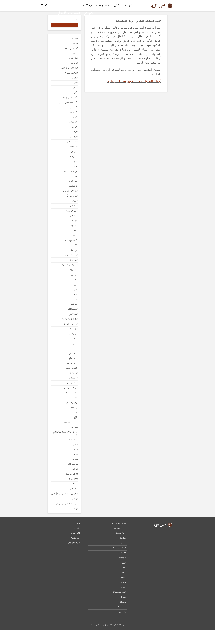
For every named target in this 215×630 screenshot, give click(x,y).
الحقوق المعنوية (73, 215)
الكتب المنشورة (75, 533)
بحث (64, 25)
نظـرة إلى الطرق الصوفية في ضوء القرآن (66, 503)
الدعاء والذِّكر (74, 225)
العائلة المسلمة (74, 304)
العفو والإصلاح (73, 314)
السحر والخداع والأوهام (71, 255)
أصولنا (78, 523)
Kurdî (123, 587)
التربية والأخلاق (73, 156)
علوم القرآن (75, 459)
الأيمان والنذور (74, 112)
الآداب (76, 83)
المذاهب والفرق (73, 378)
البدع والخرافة (74, 147)
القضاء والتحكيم (73, 358)
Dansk (123, 597)
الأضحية (76, 93)
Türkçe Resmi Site (119, 523)
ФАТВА (123, 552)
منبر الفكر (75, 498)
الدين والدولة (74, 235)
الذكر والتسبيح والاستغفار (70, 240)
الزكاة (76, 245)
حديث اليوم (74, 427)
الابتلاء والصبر (73, 137)
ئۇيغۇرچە (123, 582)
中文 (124, 572)
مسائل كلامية (74, 489)
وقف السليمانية (75, 538)
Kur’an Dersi (121, 533)
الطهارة (76, 299)
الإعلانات (75, 127)
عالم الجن (75, 454)
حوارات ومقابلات (72, 439)
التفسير (76, 166)
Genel (75, 43)
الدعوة (76, 230)
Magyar (123, 602)
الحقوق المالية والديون (72, 211)
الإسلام (75, 117)
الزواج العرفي (74, 250)
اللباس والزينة (74, 373)
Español (123, 577)
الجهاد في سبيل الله (72, 196)
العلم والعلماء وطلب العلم (71, 324)
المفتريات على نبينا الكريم (71, 388)
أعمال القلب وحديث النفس (69, 68)
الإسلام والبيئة (73, 122)
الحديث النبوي (73, 206)
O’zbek (123, 567)
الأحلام (75, 88)
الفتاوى (116, 6)
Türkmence (121, 607)
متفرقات (75, 484)
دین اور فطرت (121, 612)
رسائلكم (75, 444)
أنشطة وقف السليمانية (71, 73)
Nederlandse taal (119, 592)
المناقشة (76, 397)
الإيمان (76, 132)
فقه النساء (75, 469)
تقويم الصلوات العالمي (74, 543)
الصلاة (76, 279)
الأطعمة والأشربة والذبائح (70, 97)
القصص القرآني (73, 353)
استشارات (75, 78)
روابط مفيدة (76, 528)
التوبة (76, 176)
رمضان (76, 449)
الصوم (76, 289)
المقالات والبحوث (103, 6)
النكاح (76, 417)
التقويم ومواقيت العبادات (70, 171)
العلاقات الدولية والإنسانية (70, 319)
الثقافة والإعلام (73, 186)
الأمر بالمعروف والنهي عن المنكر (69, 102)
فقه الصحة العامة (73, 464)
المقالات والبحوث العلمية (70, 393)
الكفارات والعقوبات (72, 368)
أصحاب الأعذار (73, 58)
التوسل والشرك (73, 181)
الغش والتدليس (73, 333)
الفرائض (75, 343)
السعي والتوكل (74, 260)
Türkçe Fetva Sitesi (119, 528)
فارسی (124, 562)
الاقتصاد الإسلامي (72, 142)
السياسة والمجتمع (73, 270)
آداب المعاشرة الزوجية (71, 48)
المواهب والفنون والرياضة (70, 402)
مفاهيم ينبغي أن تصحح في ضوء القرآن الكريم (64, 493)
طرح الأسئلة (87, 6)
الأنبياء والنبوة (74, 107)
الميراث (76, 412)
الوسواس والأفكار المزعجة (71, 422)
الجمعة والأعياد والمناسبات (70, 191)
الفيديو (76, 348)
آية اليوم (75, 53)
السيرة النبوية (74, 275)
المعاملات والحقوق (72, 383)
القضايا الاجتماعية (72, 363)
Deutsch (123, 543)
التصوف (75, 161)
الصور (76, 284)
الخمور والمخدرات (73, 220)
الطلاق (76, 294)
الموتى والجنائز (74, 407)
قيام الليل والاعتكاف (71, 474)
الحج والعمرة (74, 201)
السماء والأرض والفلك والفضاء (68, 265)
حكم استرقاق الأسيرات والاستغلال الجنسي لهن (65, 433)
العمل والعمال (74, 329)
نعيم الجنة (75, 508)
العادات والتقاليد (73, 309)
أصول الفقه (127, 6)
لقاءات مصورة (73, 479)
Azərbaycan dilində (118, 548)
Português (122, 557)
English (123, 538)
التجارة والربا (74, 152)
